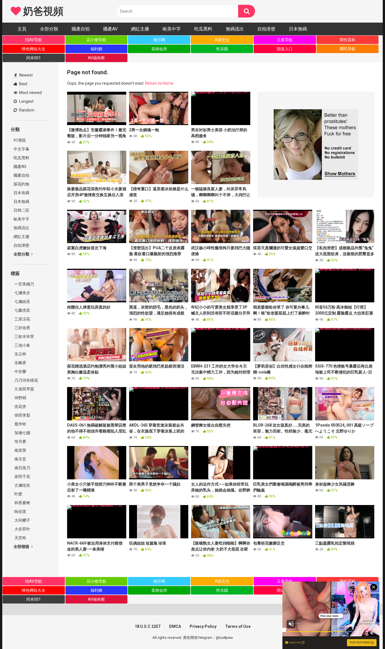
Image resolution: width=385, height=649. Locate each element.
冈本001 (33, 58)
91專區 (20, 140)
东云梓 (20, 354)
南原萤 (20, 450)
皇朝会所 (159, 49)
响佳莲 (20, 511)
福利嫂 (96, 49)
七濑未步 (22, 292)
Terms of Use (238, 626)
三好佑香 (22, 327)
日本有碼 (21, 193)
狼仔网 (159, 40)
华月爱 (20, 441)
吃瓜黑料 (203, 29)
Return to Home (159, 83)
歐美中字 (172, 29)
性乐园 (222, 49)
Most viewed (30, 92)
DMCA (175, 626)
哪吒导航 (347, 49)
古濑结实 (22, 485)
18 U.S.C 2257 (147, 626)
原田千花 (22, 476)
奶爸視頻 (42, 11)
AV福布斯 (96, 58)
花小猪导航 (96, 40)
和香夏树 (22, 503)
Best (22, 84)
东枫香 (20, 362)
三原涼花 (22, 319)
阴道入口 (285, 49)
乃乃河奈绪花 (26, 380)
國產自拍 (81, 29)
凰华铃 (20, 424)
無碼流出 (235, 29)
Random (26, 110)
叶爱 (18, 494)
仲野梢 (20, 397)
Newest (25, 75)
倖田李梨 (22, 415)
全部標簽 (22, 546)
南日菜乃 (22, 468)
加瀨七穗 (22, 433)
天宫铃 (20, 538)
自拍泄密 (266, 29)
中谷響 (20, 371)
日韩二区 (21, 210)
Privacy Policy (203, 626)
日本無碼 (298, 29)
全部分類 (49, 29)
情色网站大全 (33, 49)
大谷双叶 (22, 529)
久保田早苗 (24, 389)
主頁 (21, 29)
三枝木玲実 (24, 336)
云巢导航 (285, 40)
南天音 (20, 459)
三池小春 (22, 345)
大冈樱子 (22, 520)
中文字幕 (21, 149)
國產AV (110, 29)
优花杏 (20, 406)
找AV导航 (33, 40)
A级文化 (222, 40)
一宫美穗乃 (24, 284)
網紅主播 (140, 29)
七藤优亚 (22, 310)
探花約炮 (21, 184)
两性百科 (347, 40)
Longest (26, 101)
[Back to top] (366, 632)
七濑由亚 (22, 301)
